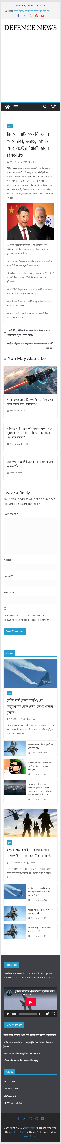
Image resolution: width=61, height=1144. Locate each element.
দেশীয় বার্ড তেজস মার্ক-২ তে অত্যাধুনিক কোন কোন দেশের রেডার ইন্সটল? (30, 706)
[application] (30, 1002)
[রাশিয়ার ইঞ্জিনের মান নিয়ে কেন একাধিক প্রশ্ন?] (15, 932)
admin (34, 162)
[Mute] (47, 1014)
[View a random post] (53, 107)
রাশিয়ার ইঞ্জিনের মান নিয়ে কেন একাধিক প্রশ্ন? (39, 929)
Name (9, 560)
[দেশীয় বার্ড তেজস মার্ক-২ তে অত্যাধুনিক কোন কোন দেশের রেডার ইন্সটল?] (30, 673)
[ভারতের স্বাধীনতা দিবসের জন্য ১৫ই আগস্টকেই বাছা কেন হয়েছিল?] (15, 768)
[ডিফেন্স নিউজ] (8, 107)
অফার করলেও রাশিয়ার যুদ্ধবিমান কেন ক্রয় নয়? (32, 10)
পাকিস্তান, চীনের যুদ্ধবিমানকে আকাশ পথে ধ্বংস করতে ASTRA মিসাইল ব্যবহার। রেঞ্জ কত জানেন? (29, 432)
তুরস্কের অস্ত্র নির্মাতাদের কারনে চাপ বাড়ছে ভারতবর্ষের (30, 463)
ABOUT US (9, 1081)
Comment (11, 514)
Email (8, 576)
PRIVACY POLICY (13, 1102)
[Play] (8, 1014)
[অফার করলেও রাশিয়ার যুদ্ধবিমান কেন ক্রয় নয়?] (15, 749)
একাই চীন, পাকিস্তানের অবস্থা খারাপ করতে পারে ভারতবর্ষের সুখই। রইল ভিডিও (29, 332)
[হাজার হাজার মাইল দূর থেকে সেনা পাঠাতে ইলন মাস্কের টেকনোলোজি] (30, 823)
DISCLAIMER (10, 1095)
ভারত (9, 126)
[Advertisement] (30, 70)
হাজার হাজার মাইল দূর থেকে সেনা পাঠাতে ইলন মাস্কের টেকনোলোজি (29, 853)
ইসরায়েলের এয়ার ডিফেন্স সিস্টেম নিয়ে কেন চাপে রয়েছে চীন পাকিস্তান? (30, 401)
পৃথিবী (9, 842)
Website (9, 592)
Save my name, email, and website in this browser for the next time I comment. (30, 617)
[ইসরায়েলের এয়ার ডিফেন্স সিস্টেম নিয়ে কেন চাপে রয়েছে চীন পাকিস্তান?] (30, 369)
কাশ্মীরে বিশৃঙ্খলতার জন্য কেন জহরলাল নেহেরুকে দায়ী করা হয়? (30, 345)
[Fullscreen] (53, 1014)
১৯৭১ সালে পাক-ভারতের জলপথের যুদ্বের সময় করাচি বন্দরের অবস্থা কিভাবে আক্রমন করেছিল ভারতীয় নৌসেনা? (40, 789)
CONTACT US (11, 1088)
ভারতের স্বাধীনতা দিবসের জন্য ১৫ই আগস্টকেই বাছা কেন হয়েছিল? (40, 766)
